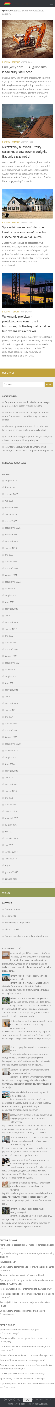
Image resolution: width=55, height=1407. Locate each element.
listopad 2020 (11, 737)
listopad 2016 (11, 879)
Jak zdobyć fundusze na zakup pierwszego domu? (22, 1360)
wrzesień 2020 (11, 750)
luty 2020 (9, 798)
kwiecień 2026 (11, 507)
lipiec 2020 (10, 764)
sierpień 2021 (11, 676)
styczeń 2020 (11, 804)
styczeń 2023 (11, 561)
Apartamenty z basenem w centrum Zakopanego (22, 1378)
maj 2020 (9, 777)
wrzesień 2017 (11, 818)
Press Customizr (40, 1404)
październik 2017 (13, 811)
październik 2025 (13, 528)
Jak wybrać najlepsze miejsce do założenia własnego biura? (27, 1355)
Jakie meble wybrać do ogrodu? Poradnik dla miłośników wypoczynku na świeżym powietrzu (30, 1186)
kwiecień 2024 (11, 534)
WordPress (20, 1404)
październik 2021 (13, 663)
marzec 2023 (11, 548)
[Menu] (51, 3)
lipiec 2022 (10, 602)
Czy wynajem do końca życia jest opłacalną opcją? (22, 1373)
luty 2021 (9, 717)
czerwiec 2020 (11, 771)
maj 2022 (9, 615)
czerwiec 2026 (11, 494)
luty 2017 (9, 865)
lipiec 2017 (10, 831)
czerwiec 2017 (11, 838)
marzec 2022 (11, 629)
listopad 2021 (11, 656)
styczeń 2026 (11, 521)
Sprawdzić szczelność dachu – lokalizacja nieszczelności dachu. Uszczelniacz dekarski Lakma (24, 232)
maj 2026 (9, 501)
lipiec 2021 (10, 683)
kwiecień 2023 (11, 541)
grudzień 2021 (11, 649)
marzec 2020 (11, 791)
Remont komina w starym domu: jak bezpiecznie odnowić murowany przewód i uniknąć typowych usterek (25, 416)
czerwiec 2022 (11, 609)
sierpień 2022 (11, 595)
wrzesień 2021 (11, 669)
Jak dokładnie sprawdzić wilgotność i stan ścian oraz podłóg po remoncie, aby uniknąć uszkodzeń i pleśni (31, 1024)
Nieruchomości (12, 929)
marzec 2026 (11, 514)
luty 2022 (9, 636)
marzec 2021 (11, 710)
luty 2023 (9, 555)
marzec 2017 (11, 858)
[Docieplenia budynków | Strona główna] (22, 3)
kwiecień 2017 (11, 852)
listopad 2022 (11, 575)
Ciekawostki (10, 916)
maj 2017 (9, 845)
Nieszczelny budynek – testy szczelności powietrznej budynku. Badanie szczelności (25, 152)
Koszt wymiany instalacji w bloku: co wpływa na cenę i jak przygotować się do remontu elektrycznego (31, 1118)
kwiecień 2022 (11, 622)
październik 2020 (13, 744)
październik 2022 (13, 582)
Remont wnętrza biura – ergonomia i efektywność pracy (25, 1289)
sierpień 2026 (11, 480)
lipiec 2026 (10, 487)
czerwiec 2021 (11, 690)
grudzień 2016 (11, 872)
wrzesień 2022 (11, 588)
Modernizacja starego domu (17, 922)
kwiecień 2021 (11, 703)
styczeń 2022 (11, 642)
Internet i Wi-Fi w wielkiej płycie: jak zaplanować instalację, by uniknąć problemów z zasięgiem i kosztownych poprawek (31, 1141)
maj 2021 (9, 696)
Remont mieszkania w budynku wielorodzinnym (27, 936)
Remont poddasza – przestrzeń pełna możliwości (22, 1275)
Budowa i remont (11, 62)
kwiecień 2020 (11, 784)
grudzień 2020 (11, 730)
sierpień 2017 (11, 825)
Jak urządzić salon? (8, 1262)
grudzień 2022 (11, 568)
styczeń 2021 (11, 723)
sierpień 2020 (11, 757)
